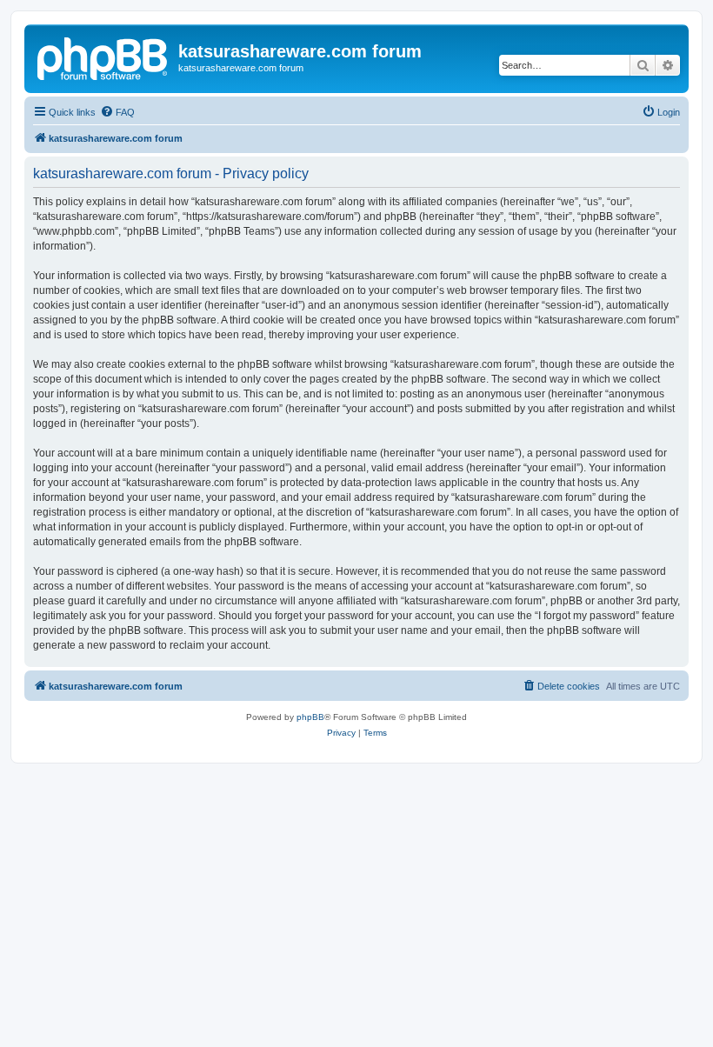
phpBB (310, 717)
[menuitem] (117, 112)
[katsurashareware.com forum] (103, 56)
